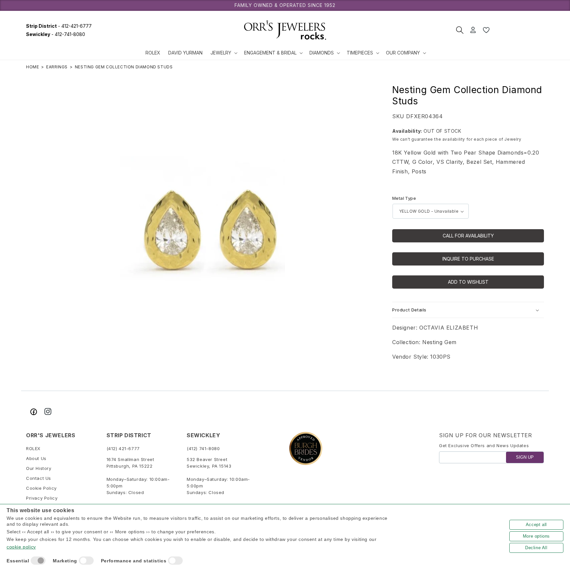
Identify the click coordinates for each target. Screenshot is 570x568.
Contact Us (38, 478)
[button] (223, 53)
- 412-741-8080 (55, 34)
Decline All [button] (536, 547)
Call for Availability (468, 235)
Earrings (57, 66)
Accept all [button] (536, 524)
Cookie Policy (41, 488)
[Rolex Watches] (519, 30)
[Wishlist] (486, 30)
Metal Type (404, 198)
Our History (38, 468)
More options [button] (536, 536)
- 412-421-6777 (59, 26)
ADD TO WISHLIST (468, 282)
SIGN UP (525, 457)
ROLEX (33, 448)
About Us (36, 458)
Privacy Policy (41, 498)
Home (32, 66)
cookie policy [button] (21, 547)
